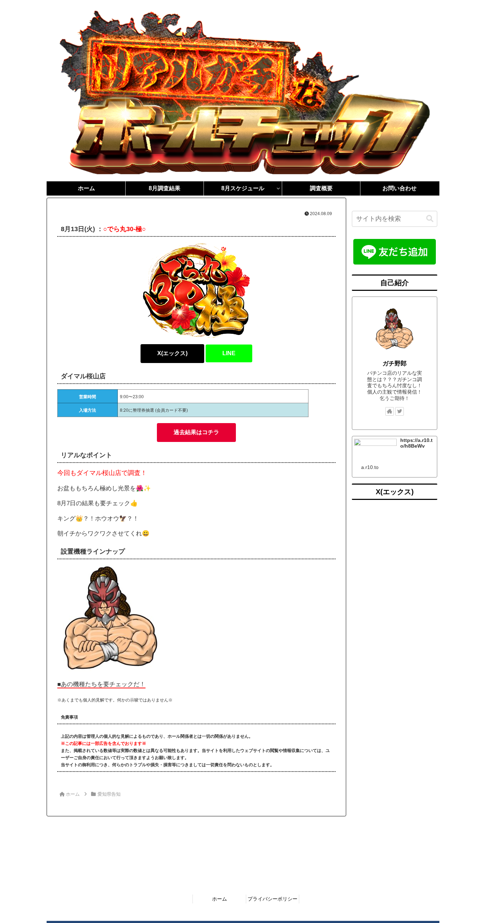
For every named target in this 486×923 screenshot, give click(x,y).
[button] (429, 219)
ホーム (219, 899)
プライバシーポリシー (272, 899)
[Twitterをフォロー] (399, 411)
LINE (229, 353)
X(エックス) (172, 353)
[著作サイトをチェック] (389, 411)
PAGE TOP (468, 889)
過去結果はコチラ (196, 432)
